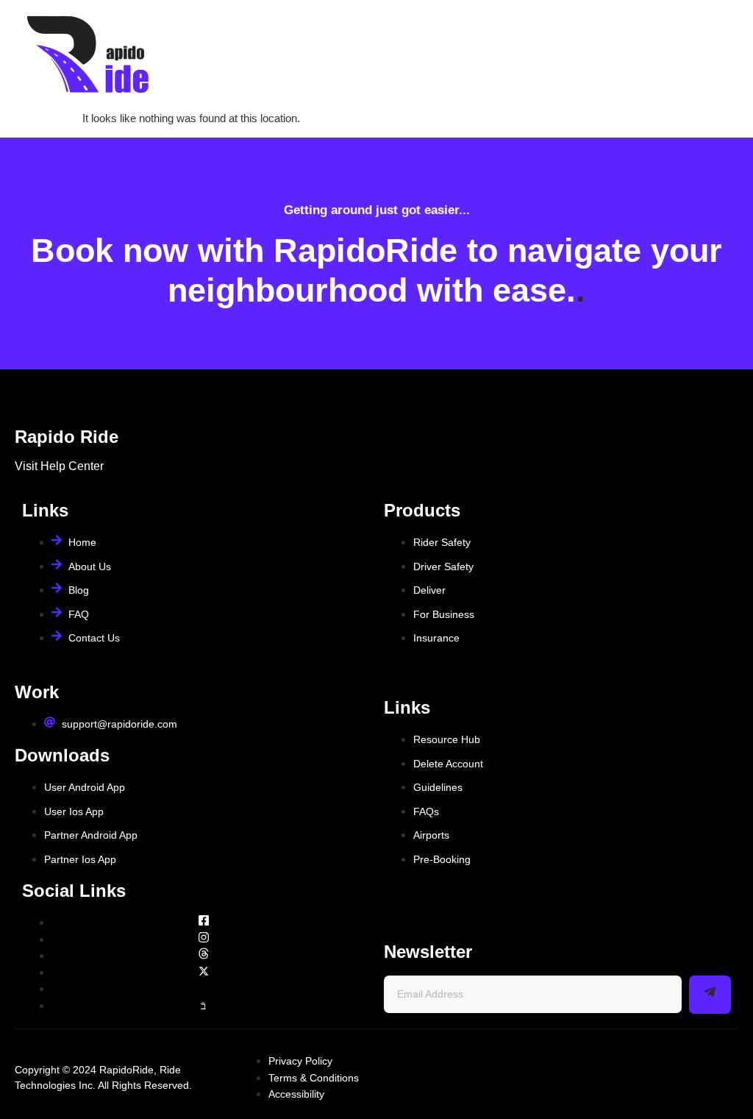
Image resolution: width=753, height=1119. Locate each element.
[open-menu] (725, 55)
